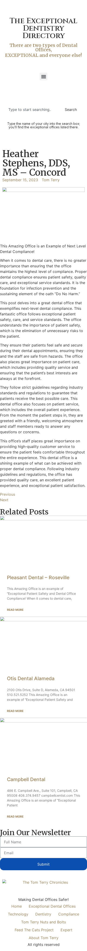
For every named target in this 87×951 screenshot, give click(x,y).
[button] (43, 76)
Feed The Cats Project (34, 930)
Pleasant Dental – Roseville (38, 577)
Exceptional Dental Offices (52, 906)
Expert (66, 930)
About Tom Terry (43, 937)
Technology (18, 914)
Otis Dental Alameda (31, 678)
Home (16, 906)
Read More (15, 609)
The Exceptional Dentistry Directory (43, 28)
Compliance (68, 914)
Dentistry (43, 914)
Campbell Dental (26, 779)
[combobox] (31, 109)
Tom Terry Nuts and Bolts (43, 922)
